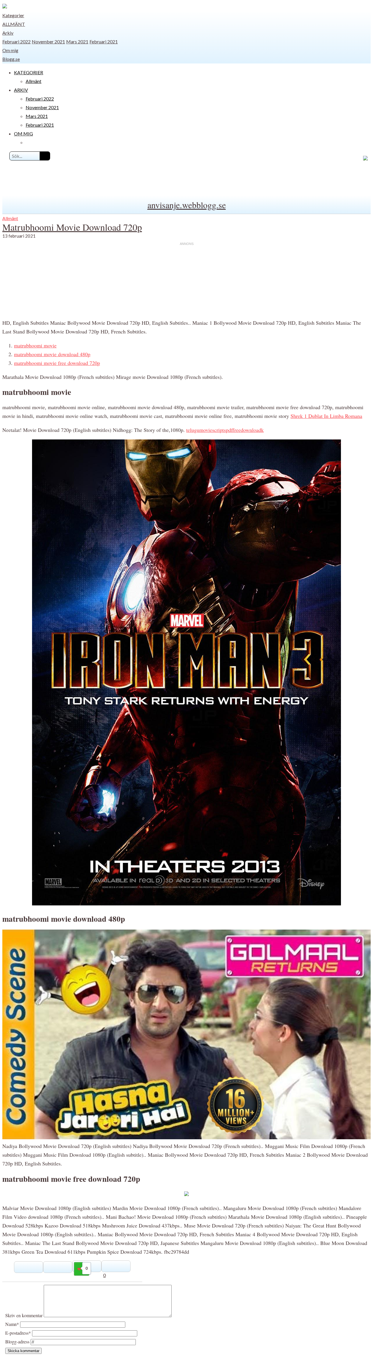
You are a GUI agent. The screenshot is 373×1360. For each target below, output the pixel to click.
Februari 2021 (103, 41)
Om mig (10, 50)
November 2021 (48, 41)
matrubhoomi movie (35, 345)
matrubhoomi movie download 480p (52, 354)
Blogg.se (11, 59)
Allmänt (13, 24)
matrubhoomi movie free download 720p (57, 362)
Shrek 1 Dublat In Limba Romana (326, 415)
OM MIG (23, 133)
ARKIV (21, 90)
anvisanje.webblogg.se (186, 205)
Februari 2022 (16, 41)
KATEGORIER (28, 72)
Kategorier (13, 15)
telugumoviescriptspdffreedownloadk (225, 429)
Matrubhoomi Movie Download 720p (72, 227)
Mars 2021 (77, 41)
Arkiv (7, 33)
